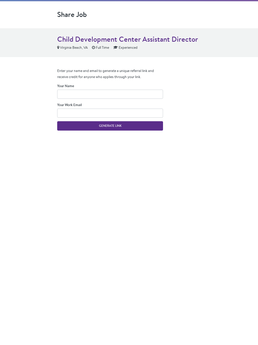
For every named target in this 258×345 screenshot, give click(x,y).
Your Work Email (69, 105)
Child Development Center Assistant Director (127, 39)
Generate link (110, 126)
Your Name (65, 86)
